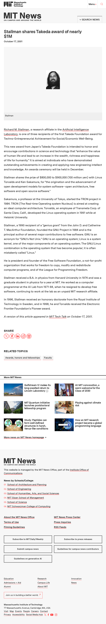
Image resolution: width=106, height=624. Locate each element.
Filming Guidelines (14, 527)
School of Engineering (19, 489)
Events (18, 611)
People (26, 611)
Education (9, 578)
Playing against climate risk (88, 404)
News (74, 582)
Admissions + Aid (12, 582)
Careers (35, 611)
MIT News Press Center (67, 517)
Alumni (7, 586)
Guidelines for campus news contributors (78, 549)
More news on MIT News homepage (24, 437)
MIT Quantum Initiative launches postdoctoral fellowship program (37, 405)
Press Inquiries (62, 522)
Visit (6, 611)
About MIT (43, 586)
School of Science (17, 502)
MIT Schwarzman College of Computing (28, 506)
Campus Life (44, 582)
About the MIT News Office (19, 517)
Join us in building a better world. (22, 595)
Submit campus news (28, 549)
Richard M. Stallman (16, 129)
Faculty (48, 357)
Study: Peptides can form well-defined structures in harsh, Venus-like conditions (36, 424)
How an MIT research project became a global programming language (88, 423)
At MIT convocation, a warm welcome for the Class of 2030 (87, 388)
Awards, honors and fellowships (22, 357)
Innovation (76, 578)
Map (12, 611)
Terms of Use (11, 522)
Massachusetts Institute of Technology (23, 604)
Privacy (7, 614)
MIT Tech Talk (57, 316)
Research (42, 578)
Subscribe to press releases (78, 539)
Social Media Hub (34, 614)
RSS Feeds (60, 527)
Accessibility (18, 614)
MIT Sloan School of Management (25, 497)
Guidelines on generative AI (28, 558)
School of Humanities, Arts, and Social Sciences (33, 493)
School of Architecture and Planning (26, 484)
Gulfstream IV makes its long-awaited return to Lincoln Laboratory (37, 388)
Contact (44, 611)
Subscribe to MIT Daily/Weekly (28, 539)
